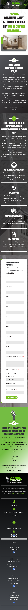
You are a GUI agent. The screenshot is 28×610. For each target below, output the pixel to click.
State (7, 326)
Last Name (9, 286)
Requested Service (11, 390)
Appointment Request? (12, 369)
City (7, 316)
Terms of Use (14, 493)
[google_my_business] (14, 535)
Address (8, 306)
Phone (7, 346)
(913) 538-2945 (14, 600)
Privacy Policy (21, 493)
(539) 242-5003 (14, 583)
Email (7, 296)
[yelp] (17, 535)
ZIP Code (8, 336)
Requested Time (10, 383)
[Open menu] (2, 5)
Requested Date (10, 376)
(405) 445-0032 (14, 566)
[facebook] (11, 535)
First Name (9, 276)
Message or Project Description (14, 356)
